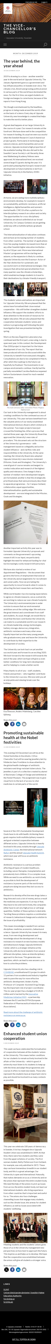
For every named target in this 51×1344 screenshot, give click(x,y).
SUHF (6, 1289)
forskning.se (9, 1299)
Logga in (44, 2)
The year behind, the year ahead (22, 63)
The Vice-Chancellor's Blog (20, 28)
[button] (6, 724)
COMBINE (9, 972)
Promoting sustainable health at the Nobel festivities (24, 737)
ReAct (6, 852)
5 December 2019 (11, 1043)
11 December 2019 (12, 747)
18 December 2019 (12, 71)
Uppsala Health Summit (33, 852)
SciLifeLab (8, 1302)
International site (31, 2)
